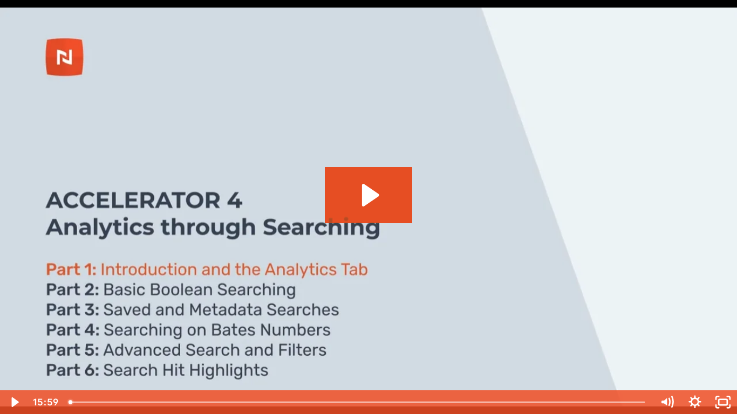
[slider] (358, 402)
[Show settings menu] (695, 402)
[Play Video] (14, 402)
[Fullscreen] (723, 402)
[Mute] (667, 402)
